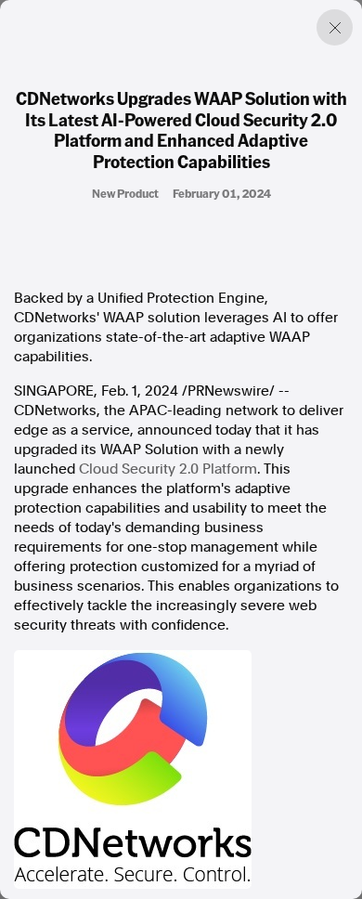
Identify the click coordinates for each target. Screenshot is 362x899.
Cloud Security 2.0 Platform (168, 469)
